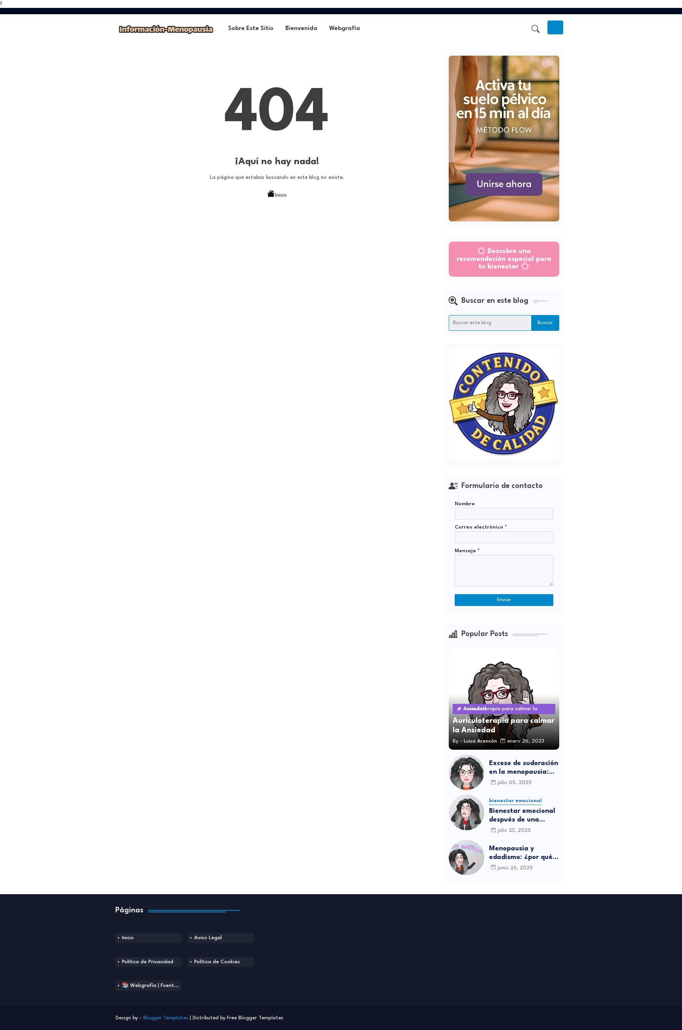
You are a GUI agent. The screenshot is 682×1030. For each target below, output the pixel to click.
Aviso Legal (208, 937)
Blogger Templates (165, 1018)
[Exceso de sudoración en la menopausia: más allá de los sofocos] (466, 772)
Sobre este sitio (251, 29)
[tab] (250, 29)
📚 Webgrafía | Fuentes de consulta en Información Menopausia (152, 985)
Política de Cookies (217, 961)
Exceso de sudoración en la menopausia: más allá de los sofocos (523, 768)
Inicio (281, 194)
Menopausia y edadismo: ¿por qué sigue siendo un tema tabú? (523, 853)
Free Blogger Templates (255, 1018)
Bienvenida (301, 29)
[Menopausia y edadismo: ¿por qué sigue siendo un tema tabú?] (466, 857)
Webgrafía (344, 29)
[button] (535, 29)
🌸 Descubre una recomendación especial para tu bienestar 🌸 (504, 259)
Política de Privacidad (147, 961)
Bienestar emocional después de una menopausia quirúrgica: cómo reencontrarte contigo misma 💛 (522, 816)
